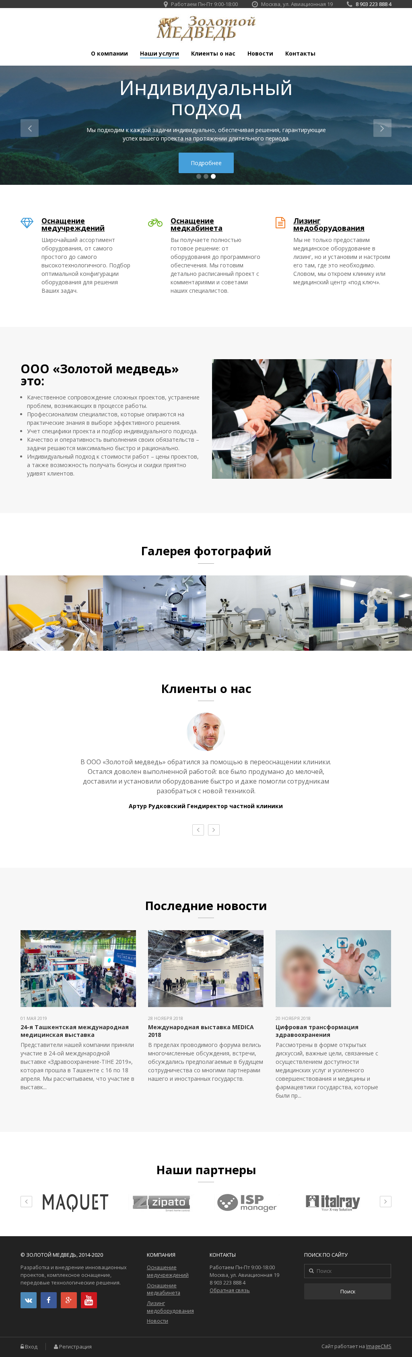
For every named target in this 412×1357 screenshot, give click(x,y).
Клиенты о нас (213, 53)
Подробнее (206, 163)
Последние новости (206, 906)
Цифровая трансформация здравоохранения (317, 1030)
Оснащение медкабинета (196, 224)
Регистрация (75, 1346)
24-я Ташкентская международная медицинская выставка (75, 1030)
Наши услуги (159, 53)
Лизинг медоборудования (329, 224)
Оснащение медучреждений (73, 224)
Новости (260, 53)
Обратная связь (230, 1290)
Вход (31, 1346)
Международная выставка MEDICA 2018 (201, 1030)
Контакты (300, 53)
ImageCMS (378, 1346)
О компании (109, 53)
